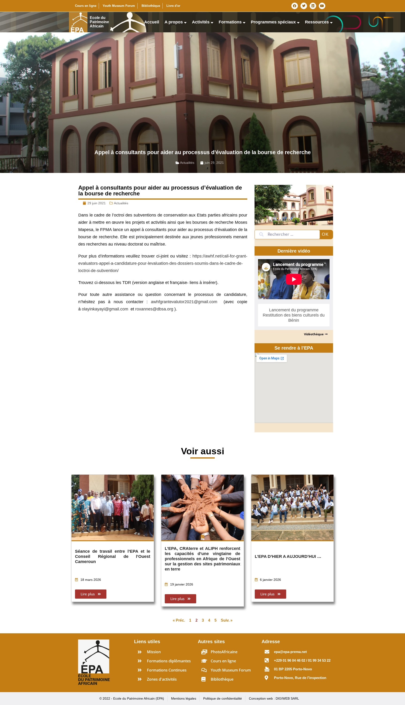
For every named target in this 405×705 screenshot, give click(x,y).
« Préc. (179, 620)
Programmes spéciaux (273, 22)
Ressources (317, 22)
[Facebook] (294, 6)
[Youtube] (322, 6)
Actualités (187, 162)
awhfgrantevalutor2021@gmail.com (184, 301)
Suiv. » (226, 620)
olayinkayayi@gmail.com (105, 309)
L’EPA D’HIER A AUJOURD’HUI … (288, 556)
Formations (230, 22)
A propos (174, 22)
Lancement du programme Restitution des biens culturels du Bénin (294, 315)
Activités (201, 22)
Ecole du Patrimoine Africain (99, 22)
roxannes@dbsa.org (154, 309)
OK (325, 234)
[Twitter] (303, 6)
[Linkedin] (313, 6)
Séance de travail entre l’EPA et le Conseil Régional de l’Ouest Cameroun (112, 556)
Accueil (151, 22)
